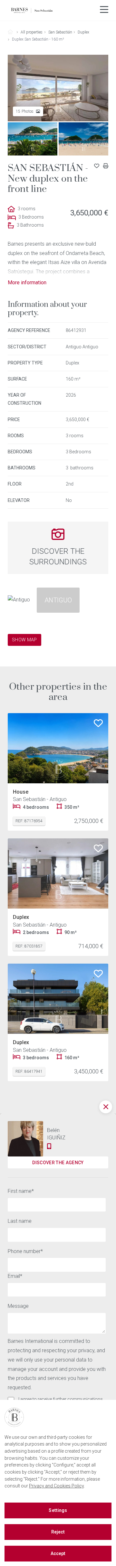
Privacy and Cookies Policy (56, 1485)
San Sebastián (60, 32)
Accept (58, 1553)
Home (13, 32)
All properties (32, 32)
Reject (58, 1531)
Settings (58, 1510)
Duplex (83, 32)
